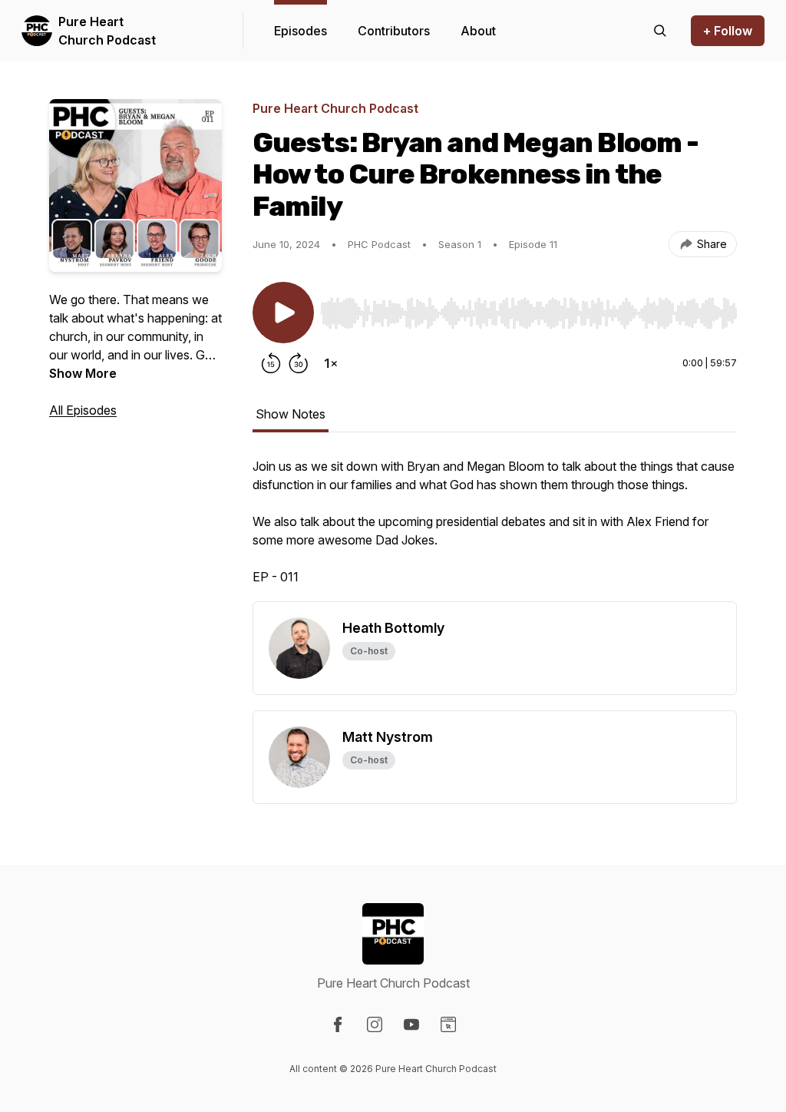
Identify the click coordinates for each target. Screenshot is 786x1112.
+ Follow (727, 30)
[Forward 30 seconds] (298, 363)
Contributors (394, 30)
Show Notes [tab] (290, 414)
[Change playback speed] (330, 363)
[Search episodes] (660, 31)
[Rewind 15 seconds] (271, 363)
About (478, 30)
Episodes (300, 30)
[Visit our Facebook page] (337, 1024)
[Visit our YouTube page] (411, 1024)
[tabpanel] (495, 529)
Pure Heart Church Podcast (107, 31)
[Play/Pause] (283, 312)
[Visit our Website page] (448, 1024)
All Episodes (83, 410)
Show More (83, 373)
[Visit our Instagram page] (374, 1024)
